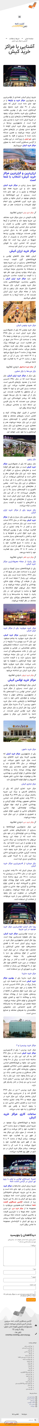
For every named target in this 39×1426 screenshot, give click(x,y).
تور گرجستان (29, 1374)
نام (34, 1269)
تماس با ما (15, 1414)
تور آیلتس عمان (28, 1346)
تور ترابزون (29, 1361)
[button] (19, 16)
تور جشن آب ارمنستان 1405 (25, 1357)
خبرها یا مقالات (14, 39)
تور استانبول (29, 1376)
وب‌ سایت (33, 1285)
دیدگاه (33, 1245)
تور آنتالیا (30, 1370)
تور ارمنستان (29, 1389)
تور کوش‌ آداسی (28, 1352)
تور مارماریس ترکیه (27, 1359)
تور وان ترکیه (29, 1382)
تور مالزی (30, 1380)
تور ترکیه (30, 1363)
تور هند (30, 1368)
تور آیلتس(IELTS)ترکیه (26, 1372)
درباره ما (24, 1414)
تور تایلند (30, 1378)
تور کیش (30, 1385)
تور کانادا (30, 1365)
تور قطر (30, 1354)
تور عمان (30, 1350)
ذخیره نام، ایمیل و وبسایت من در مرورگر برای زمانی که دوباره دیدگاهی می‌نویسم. (20, 1295)
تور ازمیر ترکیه (28, 1355)
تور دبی (30, 1387)
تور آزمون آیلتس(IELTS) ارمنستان (23, 1383)
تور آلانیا (30, 1367)
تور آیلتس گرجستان (27, 1348)
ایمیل (33, 1277)
